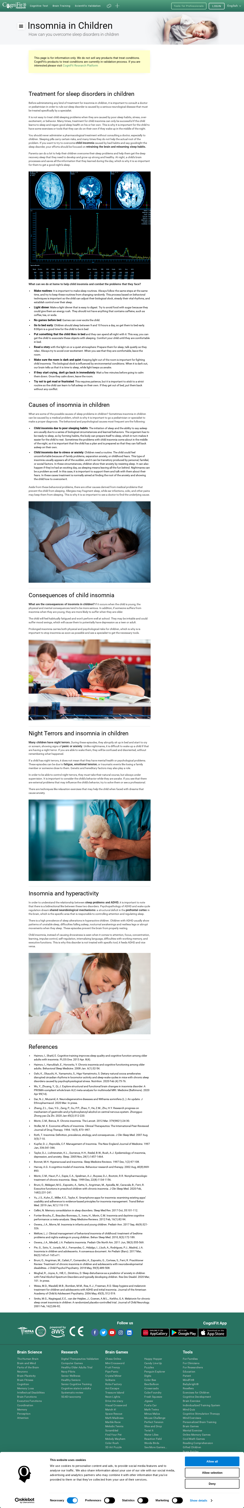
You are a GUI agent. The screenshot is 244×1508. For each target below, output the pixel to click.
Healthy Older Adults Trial (76, 1367)
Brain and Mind (26, 1363)
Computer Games (72, 1363)
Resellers (188, 1388)
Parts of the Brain (28, 1367)
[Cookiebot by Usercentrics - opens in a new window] (24, 1500)
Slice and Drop (153, 1426)
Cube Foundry (152, 1392)
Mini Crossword (114, 1363)
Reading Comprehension (198, 1443)
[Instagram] (120, 1332)
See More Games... (155, 1447)
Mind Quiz (189, 1409)
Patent (187, 1375)
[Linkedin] (129, 1332)
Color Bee (150, 1379)
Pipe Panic (111, 1371)
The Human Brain (28, 1358)
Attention (23, 1417)
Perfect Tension (153, 1422)
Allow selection (212, 1472)
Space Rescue (113, 1413)
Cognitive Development (197, 1396)
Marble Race (112, 1422)
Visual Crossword (116, 1405)
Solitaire (110, 1379)
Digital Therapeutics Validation (80, 1358)
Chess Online (113, 1358)
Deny (212, 1483)
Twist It (148, 1430)
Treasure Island (114, 1392)
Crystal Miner (113, 1375)
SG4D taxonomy (71, 1396)
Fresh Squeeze (153, 1396)
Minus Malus (152, 1413)
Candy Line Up (153, 1363)
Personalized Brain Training (200, 1422)
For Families (190, 1358)
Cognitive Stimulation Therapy (201, 1413)
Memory (22, 1409)
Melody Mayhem (115, 1438)
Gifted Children (192, 1447)
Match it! (110, 1409)
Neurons (22, 1371)
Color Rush (112, 1443)
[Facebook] (95, 1332)
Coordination (25, 1405)
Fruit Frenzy (112, 1367)
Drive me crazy (114, 1400)
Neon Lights (112, 1396)
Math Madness (114, 1417)
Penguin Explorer (154, 1371)
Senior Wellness (70, 1375)
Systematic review (72, 1392)
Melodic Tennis (114, 1426)
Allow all (212, 1461)
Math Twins (151, 1409)
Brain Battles (191, 1451)
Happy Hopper (153, 1358)
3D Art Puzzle (113, 1447)
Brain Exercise (191, 1400)
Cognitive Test (39, 5)
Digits (147, 1375)
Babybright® (191, 1384)
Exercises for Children (196, 1392)
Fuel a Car (150, 1405)
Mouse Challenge (154, 1417)
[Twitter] (103, 1332)
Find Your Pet (113, 1434)
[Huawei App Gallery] (155, 1332)
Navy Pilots (68, 1371)
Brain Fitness (25, 1379)
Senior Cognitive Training (76, 1384)
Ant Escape (112, 1388)
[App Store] (212, 1332)
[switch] (109, 1500)
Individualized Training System (201, 1405)
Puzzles (149, 1367)
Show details (198, 1500)
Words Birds (151, 1443)
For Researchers (193, 1367)
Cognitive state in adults (76, 1388)
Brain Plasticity (26, 1375)
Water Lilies (151, 1434)
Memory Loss (25, 1388)
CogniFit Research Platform (80, 65)
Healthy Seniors (70, 1379)
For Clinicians (191, 1363)
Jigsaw (148, 1400)
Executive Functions (29, 1400)
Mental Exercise (192, 1430)
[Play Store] (184, 1332)
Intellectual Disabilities (31, 1392)
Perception (23, 1413)
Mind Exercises (192, 1417)
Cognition (23, 1384)
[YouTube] (112, 1332)
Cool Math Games (194, 1438)
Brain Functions (27, 1396)
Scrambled (111, 1430)
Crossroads (151, 1388)
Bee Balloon (151, 1384)
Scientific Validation (88, 5)
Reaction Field (153, 1438)
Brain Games (191, 1426)
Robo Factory (113, 1384)
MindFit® (188, 1379)
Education (189, 1371)
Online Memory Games (196, 1434)
